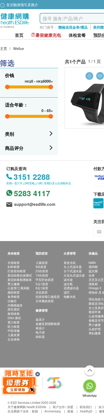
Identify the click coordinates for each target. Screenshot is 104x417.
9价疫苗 (41, 266)
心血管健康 (96, 316)
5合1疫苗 (42, 284)
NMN (92, 262)
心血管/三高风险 (19, 288)
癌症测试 (14, 309)
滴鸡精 (93, 266)
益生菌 (93, 271)
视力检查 (14, 322)
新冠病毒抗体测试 (20, 275)
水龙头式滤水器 (74, 275)
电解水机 (70, 296)
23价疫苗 (42, 271)
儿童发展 (14, 335)
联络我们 (86, 407)
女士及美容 (96, 307)
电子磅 (40, 332)
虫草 (92, 275)
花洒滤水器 (71, 288)
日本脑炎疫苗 (45, 301)
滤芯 (67, 292)
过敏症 (12, 301)
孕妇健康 (95, 333)
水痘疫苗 (42, 292)
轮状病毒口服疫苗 (48, 296)
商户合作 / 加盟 (63, 407)
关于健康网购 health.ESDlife (27, 407)
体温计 (40, 328)
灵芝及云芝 (96, 279)
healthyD (86, 411)
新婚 (35, 411)
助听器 (40, 336)
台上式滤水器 (73, 266)
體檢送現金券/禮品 (73, 27)
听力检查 (14, 326)
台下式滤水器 (73, 271)
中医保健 (14, 330)
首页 (19, 35)
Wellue (18, 48)
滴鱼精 (93, 284)
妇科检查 (14, 266)
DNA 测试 (14, 318)
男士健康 (14, 284)
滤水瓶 (68, 284)
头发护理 (95, 329)
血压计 (40, 319)
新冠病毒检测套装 (20, 279)
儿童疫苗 (42, 262)
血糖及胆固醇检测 (48, 323)
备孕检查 (14, 296)
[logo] (15, 28)
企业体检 (14, 339)
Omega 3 (95, 288)
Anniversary (52, 411)
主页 (3, 48)
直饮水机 (70, 262)
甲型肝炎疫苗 (45, 279)
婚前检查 (14, 292)
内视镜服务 (15, 305)
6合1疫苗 (42, 288)
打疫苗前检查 (17, 271)
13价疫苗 (42, 275)
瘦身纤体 (95, 312)
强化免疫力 (96, 299)
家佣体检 (14, 313)
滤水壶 (68, 279)
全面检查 (14, 262)
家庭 (70, 411)
